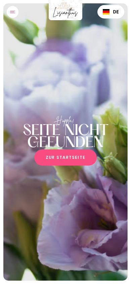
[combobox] (111, 12)
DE (116, 11)
